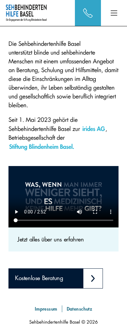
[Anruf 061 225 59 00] (88, 13)
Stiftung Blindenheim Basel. (41, 146)
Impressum (46, 309)
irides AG (93, 128)
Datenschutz (79, 309)
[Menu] (114, 13)
